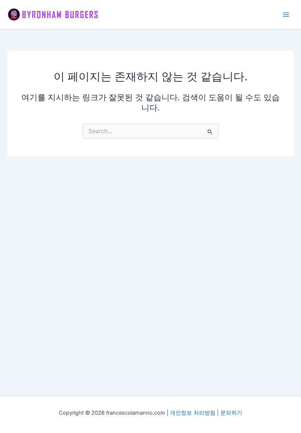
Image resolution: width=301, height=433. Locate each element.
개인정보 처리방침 (192, 413)
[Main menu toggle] (286, 14)
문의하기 (231, 413)
